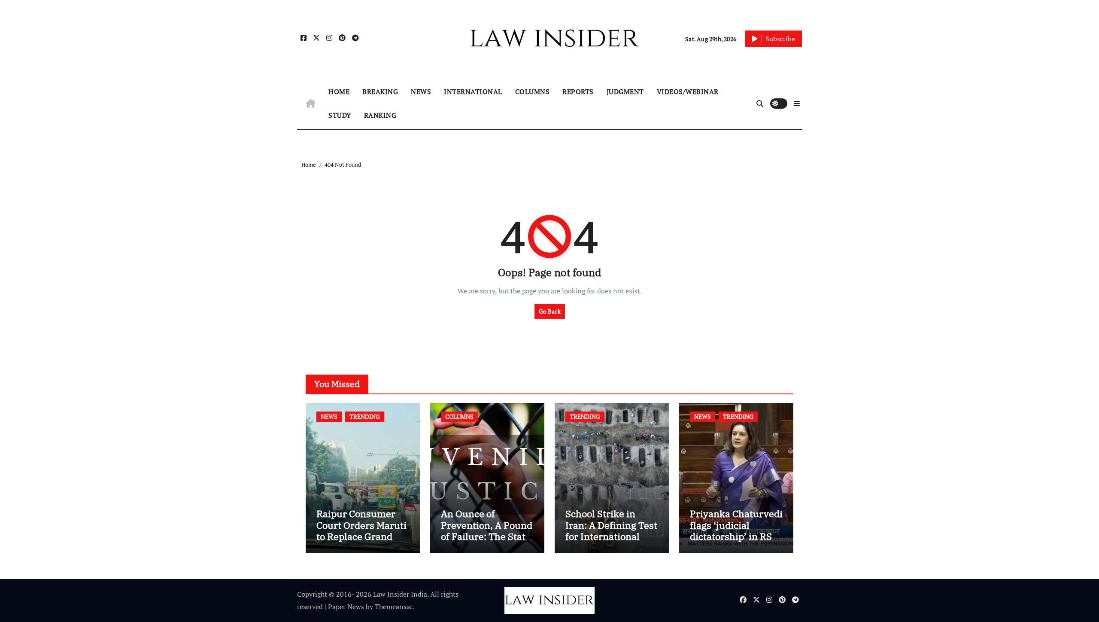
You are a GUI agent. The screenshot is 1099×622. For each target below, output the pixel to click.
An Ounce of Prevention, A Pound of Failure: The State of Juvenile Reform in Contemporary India (486, 541)
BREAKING (380, 91)
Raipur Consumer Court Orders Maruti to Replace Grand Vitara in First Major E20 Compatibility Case (361, 541)
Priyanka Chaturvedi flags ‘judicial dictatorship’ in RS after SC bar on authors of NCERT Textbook (736, 541)
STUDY (339, 115)
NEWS (421, 91)
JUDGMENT (625, 91)
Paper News (346, 606)
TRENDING (364, 416)
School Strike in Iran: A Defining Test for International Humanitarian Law (611, 530)
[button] (797, 104)
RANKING (380, 115)
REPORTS (578, 91)
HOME (338, 91)
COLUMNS (532, 91)
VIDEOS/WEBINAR (688, 91)
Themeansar (393, 606)
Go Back (550, 311)
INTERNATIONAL (473, 91)
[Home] (310, 103)
